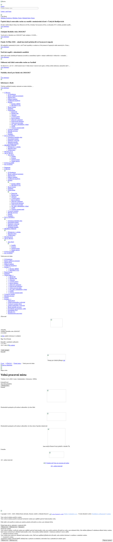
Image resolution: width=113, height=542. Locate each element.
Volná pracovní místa (17, 123)
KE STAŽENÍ (8, 253)
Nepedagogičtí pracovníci (15, 313)
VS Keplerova (12, 94)
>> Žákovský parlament (14, 284)
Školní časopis (12, 107)
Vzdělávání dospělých (14, 100)
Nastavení (21, 527)
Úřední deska (11, 110)
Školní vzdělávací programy (15, 96)
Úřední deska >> (9, 275)
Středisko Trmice (17, 18)
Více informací (5, 26)
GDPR (13, 126)
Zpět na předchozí (7, 365)
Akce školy (11, 155)
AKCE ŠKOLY (8, 238)
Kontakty (10, 134)
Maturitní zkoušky (13, 142)
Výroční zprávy (15, 116)
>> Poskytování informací (15, 286)
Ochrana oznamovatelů (17, 127)
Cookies (108, 514)
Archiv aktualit (5, 350)
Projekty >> (7, 267)
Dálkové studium (12, 99)
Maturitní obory (12, 148)
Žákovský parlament (17, 120)
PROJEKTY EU (16, 105)
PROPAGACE (8, 237)
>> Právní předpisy (13, 283)
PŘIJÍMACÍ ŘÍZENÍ (10, 228)
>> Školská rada (12, 278)
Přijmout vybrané (107, 540)
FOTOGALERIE (9, 251)
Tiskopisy (14, 115)
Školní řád (14, 112)
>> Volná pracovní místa (14, 288)
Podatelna (10, 108)
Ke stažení (12, 345)
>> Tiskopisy (11, 280)
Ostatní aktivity (15, 161)
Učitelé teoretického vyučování (16, 302)
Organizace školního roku (15, 137)
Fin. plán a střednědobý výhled (20, 124)
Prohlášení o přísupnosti (98, 514)
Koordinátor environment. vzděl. (17, 308)
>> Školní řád (11, 277)
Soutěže (13, 156)
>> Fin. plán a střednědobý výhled (17, 289)
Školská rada (14, 113)
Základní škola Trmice (28, 18)
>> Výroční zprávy (13, 281)
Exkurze (13, 158)
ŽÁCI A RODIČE (9, 217)
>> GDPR (11, 291)
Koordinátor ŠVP (13, 310)
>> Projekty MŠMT (13, 269)
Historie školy (12, 97)
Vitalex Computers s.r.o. (70, 514)
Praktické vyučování (13, 140)
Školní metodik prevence (15, 307)
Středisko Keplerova (6, 18)
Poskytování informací (17, 121)
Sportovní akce (15, 159)
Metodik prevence (13, 131)
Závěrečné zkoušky (13, 143)
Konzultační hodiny (13, 139)
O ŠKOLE (7, 169)
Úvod (2, 363)
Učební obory (11, 150)
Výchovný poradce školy (15, 304)
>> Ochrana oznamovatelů (15, 292)
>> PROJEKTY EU (13, 270)
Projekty (10, 102)
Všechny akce (5, 385)
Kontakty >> (7, 299)
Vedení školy (11, 300)
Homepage (7, 167)
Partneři (10, 132)
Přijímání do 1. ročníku (14, 147)
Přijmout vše (4, 527)
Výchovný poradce (13, 129)
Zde (3, 336)
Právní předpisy (15, 118)
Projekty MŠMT (15, 104)
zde (64, 360)
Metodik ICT (11, 312)
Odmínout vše (13, 527)
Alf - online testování (56, 466)
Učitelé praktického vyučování (16, 305)
